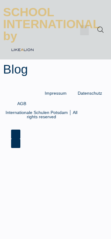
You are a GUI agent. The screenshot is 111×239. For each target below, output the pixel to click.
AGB (21, 103)
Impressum (56, 93)
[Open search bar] (100, 30)
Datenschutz (90, 93)
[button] (84, 30)
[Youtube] (15, 143)
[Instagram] (15, 134)
